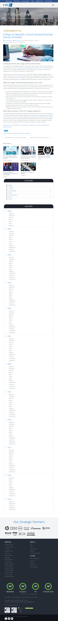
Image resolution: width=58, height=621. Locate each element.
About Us (32, 560)
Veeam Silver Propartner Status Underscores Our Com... (41, 137)
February (11, 215)
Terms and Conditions (35, 553)
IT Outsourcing (8, 561)
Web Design (7, 557)
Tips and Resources (25, 160)
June (10, 221)
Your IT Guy (7, 549)
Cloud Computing (25, 133)
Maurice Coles (17, 40)
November (12, 251)
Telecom (10, 199)
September (12, 247)
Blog (31, 544)
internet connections (19, 74)
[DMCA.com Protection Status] (29, 608)
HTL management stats (32, 594)
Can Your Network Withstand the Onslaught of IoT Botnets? (10, 173)
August (11, 225)
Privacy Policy (33, 549)
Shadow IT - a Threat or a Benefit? (27, 172)
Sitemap (32, 551)
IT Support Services (9, 544)
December (12, 279)
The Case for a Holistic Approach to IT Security (44, 156)
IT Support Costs (8, 551)
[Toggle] (50, 190)
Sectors (10, 197)
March (11, 217)
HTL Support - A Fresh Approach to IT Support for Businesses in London (21, 597)
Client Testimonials (34, 558)
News (31, 546)
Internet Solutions (9, 555)
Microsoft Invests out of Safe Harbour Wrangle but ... (17, 137)
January (11, 213)
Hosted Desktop (8, 40)
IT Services (10, 188)
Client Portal (33, 564)
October (11, 249)
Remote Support (34, 567)
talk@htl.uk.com (30, 602)
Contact (32, 562)
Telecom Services (9, 559)
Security (40, 159)
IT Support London (9, 546)
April (10, 219)
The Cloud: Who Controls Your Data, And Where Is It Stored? (10, 157)
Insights (10, 185)
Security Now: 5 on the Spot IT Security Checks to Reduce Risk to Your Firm (28, 157)
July (10, 223)
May (10, 239)
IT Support (9, 133)
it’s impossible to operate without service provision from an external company (34, 67)
